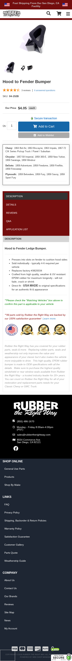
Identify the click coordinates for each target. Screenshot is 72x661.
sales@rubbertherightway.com (34, 434)
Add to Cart (46, 126)
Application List (17, 229)
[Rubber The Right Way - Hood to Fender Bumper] (36, 40)
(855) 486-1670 (25, 421)
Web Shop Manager (42, 657)
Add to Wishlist (46, 135)
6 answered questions (44, 90)
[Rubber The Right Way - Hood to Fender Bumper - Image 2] (27, 68)
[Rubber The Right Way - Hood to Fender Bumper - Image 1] (10, 68)
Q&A (8, 221)
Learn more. (49, 318)
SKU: (5, 96)
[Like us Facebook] (15, 449)
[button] (49, 13)
